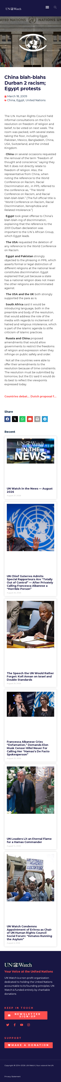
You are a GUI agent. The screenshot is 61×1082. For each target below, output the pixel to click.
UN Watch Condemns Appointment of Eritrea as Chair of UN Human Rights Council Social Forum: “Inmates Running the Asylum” (29, 933)
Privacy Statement (12, 1076)
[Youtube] (21, 1025)
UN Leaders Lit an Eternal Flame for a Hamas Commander (29, 840)
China (11, 100)
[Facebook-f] (14, 1025)
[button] (47, 7)
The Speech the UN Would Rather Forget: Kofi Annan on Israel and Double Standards (30, 676)
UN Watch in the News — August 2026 (30, 490)
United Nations (36, 100)
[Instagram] (28, 1025)
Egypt (20, 100)
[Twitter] (7, 1025)
